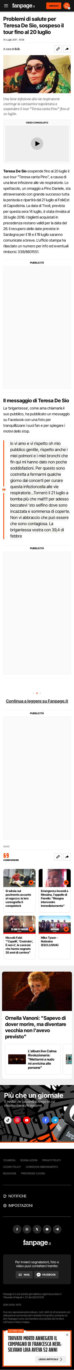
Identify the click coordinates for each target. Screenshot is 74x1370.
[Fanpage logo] (23, 5)
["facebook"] (45, 1120)
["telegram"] (55, 1120)
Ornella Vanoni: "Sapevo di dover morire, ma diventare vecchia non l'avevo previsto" (35, 1027)
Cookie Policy (12, 1166)
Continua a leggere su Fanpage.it (37, 701)
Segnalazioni (28, 1160)
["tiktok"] (8, 1120)
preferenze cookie (33, 1173)
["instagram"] (17, 1120)
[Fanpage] (37, 1243)
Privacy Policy (51, 1160)
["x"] (36, 1120)
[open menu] (4, 6)
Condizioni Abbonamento (42, 1166)
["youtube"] (26, 1120)
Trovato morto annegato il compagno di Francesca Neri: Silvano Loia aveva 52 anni (35, 1344)
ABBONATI (54, 6)
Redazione (9, 1173)
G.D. (17, 49)
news (6, 846)
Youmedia (9, 1160)
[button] (67, 49)
